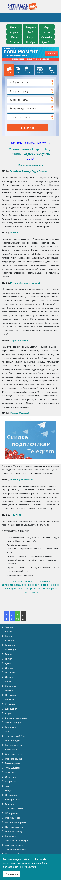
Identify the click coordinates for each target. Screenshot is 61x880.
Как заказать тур (13, 745)
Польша (9, 690)
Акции (8, 713)
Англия (8, 631)
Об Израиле (11, 813)
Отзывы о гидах (13, 722)
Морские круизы (13, 758)
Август (30, 37)
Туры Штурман (12, 768)
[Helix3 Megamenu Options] (56, 19)
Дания (8, 663)
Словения (10, 704)
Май (30, 32)
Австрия (9, 627)
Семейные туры (13, 754)
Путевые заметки (14, 827)
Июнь (47, 32)
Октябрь (14, 42)
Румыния (10, 699)
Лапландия (11, 686)
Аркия (8, 786)
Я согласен (11, 874)
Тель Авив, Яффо (14, 808)
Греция (9, 654)
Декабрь (47, 42)
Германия (10, 645)
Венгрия (9, 636)
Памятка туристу (13, 831)
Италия (9, 668)
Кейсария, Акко (13, 799)
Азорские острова (14, 845)
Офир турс (10, 772)
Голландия (10, 649)
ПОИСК (27, 128)
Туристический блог (15, 736)
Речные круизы (12, 763)
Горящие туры (12, 740)
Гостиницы (10, 727)
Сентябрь (46, 37)
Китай (8, 681)
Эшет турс (10, 777)
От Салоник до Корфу (16, 840)
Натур (8, 790)
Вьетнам (9, 640)
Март (47, 27)
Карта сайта (11, 749)
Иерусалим (11, 795)
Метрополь (11, 781)
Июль (14, 37)
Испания (9, 677)
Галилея (9, 804)
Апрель (14, 32)
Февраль (30, 27)
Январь (14, 27)
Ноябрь (30, 42)
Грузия (8, 658)
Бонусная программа (16, 718)
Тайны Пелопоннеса (15, 849)
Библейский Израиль (15, 822)
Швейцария (11, 708)
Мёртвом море (12, 818)
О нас (8, 731)
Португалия (11, 695)
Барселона (10, 836)
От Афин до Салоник (16, 854)
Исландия (10, 672)
